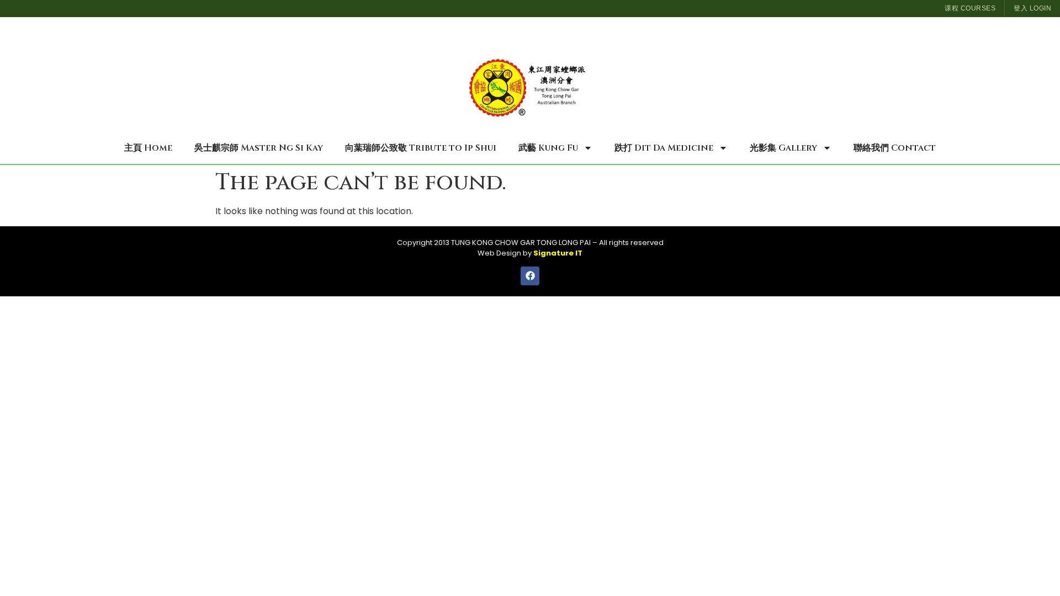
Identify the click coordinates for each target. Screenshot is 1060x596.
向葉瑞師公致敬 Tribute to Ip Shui (420, 148)
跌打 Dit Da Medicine (663, 148)
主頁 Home (148, 148)
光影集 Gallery (783, 148)
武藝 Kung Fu (548, 148)
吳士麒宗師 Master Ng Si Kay (258, 148)
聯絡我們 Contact (895, 148)
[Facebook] (530, 276)
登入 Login (1032, 8)
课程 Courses (970, 8)
